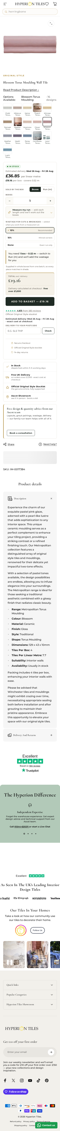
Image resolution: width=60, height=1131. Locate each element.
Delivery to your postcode (21, 325)
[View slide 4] (36, 834)
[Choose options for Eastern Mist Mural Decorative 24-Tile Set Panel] (16, 962)
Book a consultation (21, 433)
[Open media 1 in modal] (51, 23)
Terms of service (43, 1121)
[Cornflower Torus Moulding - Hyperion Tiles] (37, 135)
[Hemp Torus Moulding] (27, 107)
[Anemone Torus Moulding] (27, 121)
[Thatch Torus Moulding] (37, 107)
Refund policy (15, 1121)
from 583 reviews (23, 310)
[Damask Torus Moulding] (7, 121)
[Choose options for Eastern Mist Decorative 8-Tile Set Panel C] (9, 962)
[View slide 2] (28, 834)
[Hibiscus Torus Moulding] (17, 107)
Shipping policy (20, 1125)
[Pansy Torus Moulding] (27, 135)
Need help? (50, 444)
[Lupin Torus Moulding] (7, 149)
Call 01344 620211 (18, 425)
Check (48, 331)
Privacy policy (29, 1121)
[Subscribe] (51, 1052)
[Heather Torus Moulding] (7, 135)
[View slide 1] (24, 834)
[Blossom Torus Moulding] (47, 121)
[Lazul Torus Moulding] (47, 135)
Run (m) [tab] (47, 189)
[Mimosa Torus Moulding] (47, 107)
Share (11, 444)
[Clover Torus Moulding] (37, 121)
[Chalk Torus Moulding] (7, 107)
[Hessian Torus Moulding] (17, 121)
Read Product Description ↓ (21, 89)
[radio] (30, 230)
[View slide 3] (32, 834)
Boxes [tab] (35, 189)
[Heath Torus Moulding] (17, 135)
